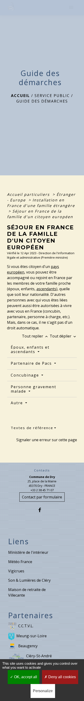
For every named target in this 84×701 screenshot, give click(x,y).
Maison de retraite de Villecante (27, 592)
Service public (52, 95)
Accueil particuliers (29, 194)
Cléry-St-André (39, 655)
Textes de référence (32, 427)
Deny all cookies (61, 677)
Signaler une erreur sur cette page (46, 439)
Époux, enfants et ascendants (30, 349)
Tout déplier (63, 336)
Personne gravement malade (33, 389)
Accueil (20, 95)
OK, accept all (25, 677)
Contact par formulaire (42, 497)
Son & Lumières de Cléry (29, 580)
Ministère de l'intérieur (28, 552)
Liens (18, 541)
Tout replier (35, 336)
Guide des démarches (42, 101)
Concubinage (25, 375)
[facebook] (42, 510)
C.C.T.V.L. (25, 625)
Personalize (43, 691)
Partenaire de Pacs (32, 363)
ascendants (46, 288)
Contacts (42, 470)
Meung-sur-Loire (31, 635)
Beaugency (28, 645)
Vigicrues (16, 571)
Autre (17, 402)
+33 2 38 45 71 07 (42, 490)
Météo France (20, 561)
